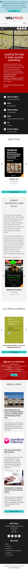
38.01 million (12, 97)
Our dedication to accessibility (13, 550)
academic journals (17, 78)
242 (9, 116)
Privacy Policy (9, 555)
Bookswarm (16, 567)
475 (9, 103)
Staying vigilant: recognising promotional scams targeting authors (13, 490)
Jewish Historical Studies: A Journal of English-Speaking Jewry (14, 346)
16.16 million (12, 109)
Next (26, 164)
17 (8, 122)
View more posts (14, 511)
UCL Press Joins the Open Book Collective (12, 451)
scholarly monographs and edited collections (13, 74)
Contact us (14, 11)
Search (24, 23)
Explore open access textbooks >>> (13, 257)
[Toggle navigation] (2, 28)
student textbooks (9, 77)
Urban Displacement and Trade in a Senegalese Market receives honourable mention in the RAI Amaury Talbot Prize (13, 414)
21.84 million (12, 129)
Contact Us (8, 546)
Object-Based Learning (14, 290)
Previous (1, 164)
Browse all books (14, 192)
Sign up (14, 375)
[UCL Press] (14, 18)
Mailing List (9, 548)
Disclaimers (9, 553)
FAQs (7, 544)
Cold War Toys (14, 179)
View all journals (14, 352)
